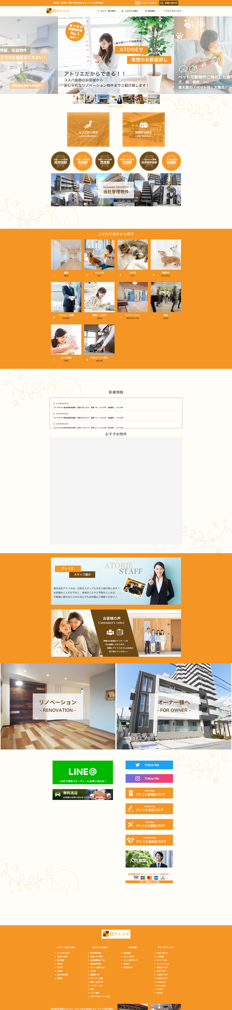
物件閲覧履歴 (95, 953)
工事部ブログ (162, 974)
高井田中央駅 (62, 974)
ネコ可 (93, 971)
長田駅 (59, 963)
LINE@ (160, 992)
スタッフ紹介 (128, 956)
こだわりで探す (131, 10)
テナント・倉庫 (96, 978)
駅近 (92, 989)
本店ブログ (161, 971)
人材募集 (160, 956)
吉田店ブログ (162, 978)
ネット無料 (94, 992)
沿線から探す (62, 956)
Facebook (161, 982)
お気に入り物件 (96, 956)
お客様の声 (128, 967)
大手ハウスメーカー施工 (100, 996)
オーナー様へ (162, 960)
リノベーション (96, 985)
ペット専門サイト (130, 960)
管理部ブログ (162, 967)
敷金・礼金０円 (96, 982)
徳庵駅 (59, 978)
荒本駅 (59, 967)
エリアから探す (63, 953)
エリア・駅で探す (108, 10)
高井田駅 (60, 960)
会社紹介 (152, 10)
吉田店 (126, 963)
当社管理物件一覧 (97, 960)
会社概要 (127, 953)
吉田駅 (59, 971)
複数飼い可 (94, 974)
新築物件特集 (95, 963)
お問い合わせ (162, 953)
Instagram (161, 985)
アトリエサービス (173, 10)
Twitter (160, 989)
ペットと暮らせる (97, 967)
